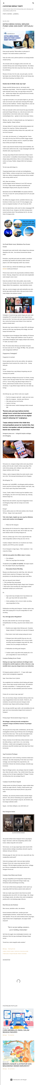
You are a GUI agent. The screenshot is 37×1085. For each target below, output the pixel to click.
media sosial (6, 953)
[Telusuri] (33, 2)
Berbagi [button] (5, 948)
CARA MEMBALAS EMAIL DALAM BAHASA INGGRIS (16, 1031)
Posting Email (11, 948)
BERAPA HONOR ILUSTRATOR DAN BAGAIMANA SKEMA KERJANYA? (17, 1065)
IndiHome (17, 951)
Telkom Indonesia (22, 953)
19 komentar (11, 1035)
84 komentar (11, 1068)
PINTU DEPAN (7, 14)
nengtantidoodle (13, 953)
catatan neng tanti (13, 6)
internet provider (24, 951)
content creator (10, 951)
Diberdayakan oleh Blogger (20, 1079)
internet (5, 268)
